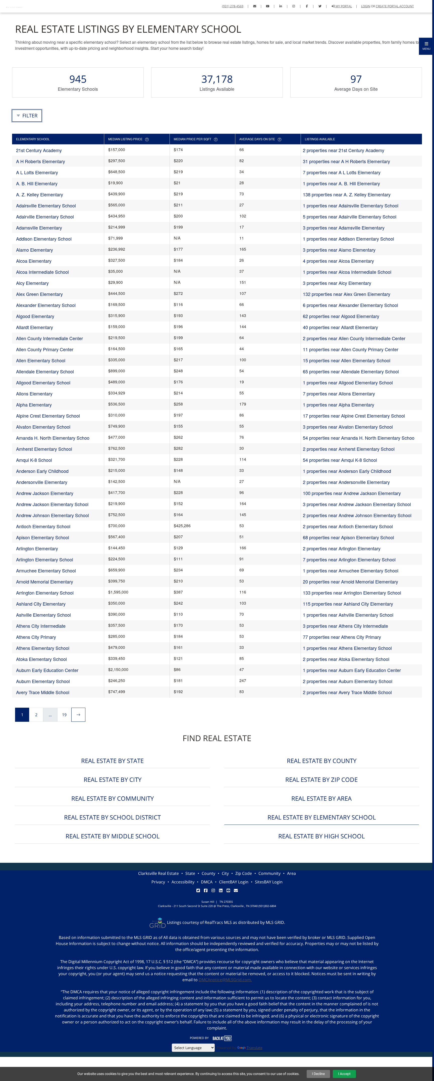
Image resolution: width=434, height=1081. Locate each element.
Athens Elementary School (42, 648)
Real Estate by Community (112, 798)
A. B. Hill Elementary (37, 183)
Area (291, 873)
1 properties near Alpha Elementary (338, 404)
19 (64, 714)
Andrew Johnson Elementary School (52, 515)
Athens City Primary (36, 637)
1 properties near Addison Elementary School (348, 238)
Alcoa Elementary (33, 260)
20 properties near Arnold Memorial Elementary (350, 581)
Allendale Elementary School (45, 371)
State (190, 873)
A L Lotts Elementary (37, 172)
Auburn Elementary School (43, 681)
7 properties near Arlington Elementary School (349, 559)
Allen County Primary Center (44, 349)
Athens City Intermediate (41, 625)
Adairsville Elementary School (46, 205)
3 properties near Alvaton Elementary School (348, 426)
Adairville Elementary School (45, 216)
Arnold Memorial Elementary (44, 581)
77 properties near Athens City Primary (342, 637)
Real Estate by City (112, 779)
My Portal (343, 6)
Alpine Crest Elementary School (48, 415)
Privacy (158, 882)
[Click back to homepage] (15, 5)
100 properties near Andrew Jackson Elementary (352, 493)
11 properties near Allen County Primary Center (350, 349)
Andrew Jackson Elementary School (52, 504)
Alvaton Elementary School (43, 426)
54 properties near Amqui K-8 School (340, 460)
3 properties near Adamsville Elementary (344, 227)
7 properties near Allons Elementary (339, 393)
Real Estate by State (112, 760)
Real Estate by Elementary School (321, 817)
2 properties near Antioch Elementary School (348, 526)
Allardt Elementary (34, 327)
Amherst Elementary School (44, 448)
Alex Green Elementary (39, 294)
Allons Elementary (34, 393)
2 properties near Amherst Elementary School (349, 448)
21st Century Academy (39, 150)
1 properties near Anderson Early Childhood (347, 471)
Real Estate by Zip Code (321, 779)
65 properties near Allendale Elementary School (351, 371)
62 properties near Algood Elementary (341, 316)
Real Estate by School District (112, 817)
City (225, 873)
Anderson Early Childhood (42, 471)
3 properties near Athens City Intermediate (345, 625)
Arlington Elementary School (44, 559)
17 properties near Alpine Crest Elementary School (354, 415)
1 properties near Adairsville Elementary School (350, 205)
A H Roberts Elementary (40, 161)
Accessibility (183, 882)
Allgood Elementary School (43, 382)
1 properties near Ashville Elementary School (348, 614)
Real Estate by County (321, 760)
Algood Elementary (35, 316)
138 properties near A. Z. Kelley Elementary (347, 194)
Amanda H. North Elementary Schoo (52, 437)
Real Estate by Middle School (112, 836)
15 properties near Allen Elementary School (346, 360)
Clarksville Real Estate (158, 873)
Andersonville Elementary (41, 482)
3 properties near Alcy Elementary (337, 283)
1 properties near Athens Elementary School (347, 648)
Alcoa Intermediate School (42, 271)
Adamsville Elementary (39, 227)
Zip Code (243, 873)
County (208, 873)
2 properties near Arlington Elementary (342, 548)
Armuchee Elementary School (46, 570)
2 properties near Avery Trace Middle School (347, 692)
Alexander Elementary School (46, 305)
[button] (426, 46)
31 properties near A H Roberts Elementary (346, 161)
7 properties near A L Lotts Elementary (342, 172)
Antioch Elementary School (43, 526)
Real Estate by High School (321, 836)
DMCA (206, 882)
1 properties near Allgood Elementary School (348, 382)
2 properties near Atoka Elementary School (346, 659)
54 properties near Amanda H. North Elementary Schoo (358, 437)
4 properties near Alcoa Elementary (338, 260)
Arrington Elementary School (45, 592)
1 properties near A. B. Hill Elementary (341, 183)
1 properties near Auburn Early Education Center (352, 670)
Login (365, 6)
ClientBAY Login (233, 882)
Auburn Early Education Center (47, 670)
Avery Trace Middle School (42, 692)
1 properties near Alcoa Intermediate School (347, 271)
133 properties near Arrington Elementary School (352, 592)
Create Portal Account (395, 6)
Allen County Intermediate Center (49, 338)
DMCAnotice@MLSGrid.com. (225, 979)
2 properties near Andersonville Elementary (346, 482)
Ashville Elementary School (43, 614)
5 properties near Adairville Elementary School (349, 216)
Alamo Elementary (34, 249)
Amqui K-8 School (34, 460)
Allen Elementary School (40, 360)
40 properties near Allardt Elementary (340, 327)
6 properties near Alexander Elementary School (350, 305)
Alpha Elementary (34, 404)
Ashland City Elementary (41, 603)
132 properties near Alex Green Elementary (346, 294)
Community (269, 873)
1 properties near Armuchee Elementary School (350, 570)
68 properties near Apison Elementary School (348, 537)
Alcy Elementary (32, 283)
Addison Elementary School (44, 238)
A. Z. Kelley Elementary (39, 194)
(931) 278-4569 (232, 6)
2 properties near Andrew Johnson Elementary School (357, 515)
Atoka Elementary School (41, 659)
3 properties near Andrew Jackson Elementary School (357, 504)
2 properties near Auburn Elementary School (347, 681)
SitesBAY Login (269, 882)
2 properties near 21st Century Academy (343, 150)
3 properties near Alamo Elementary (339, 249)
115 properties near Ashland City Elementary (348, 603)
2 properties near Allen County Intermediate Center (354, 338)
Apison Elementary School (42, 537)
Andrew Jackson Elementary (44, 493)
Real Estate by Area (321, 798)
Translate (254, 1047)
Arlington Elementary (37, 548)
